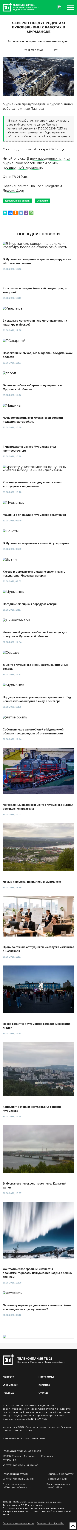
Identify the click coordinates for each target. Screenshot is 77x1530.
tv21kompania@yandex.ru (17, 1487)
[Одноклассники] (15, 213)
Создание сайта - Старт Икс (50, 1523)
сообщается (27, 136)
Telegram (51, 186)
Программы (46, 1376)
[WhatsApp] (31, 213)
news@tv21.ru (54, 1487)
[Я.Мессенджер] (5, 213)
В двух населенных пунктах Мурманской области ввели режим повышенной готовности (36, 163)
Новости (8, 1376)
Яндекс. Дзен (13, 190)
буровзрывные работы (17, 200)
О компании (10, 1384)
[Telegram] (21, 213)
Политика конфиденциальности (18, 1523)
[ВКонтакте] (10, 213)
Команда (44, 1384)
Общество (42, 200)
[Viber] (26, 213)
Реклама (8, 1392)
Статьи (43, 1392)
